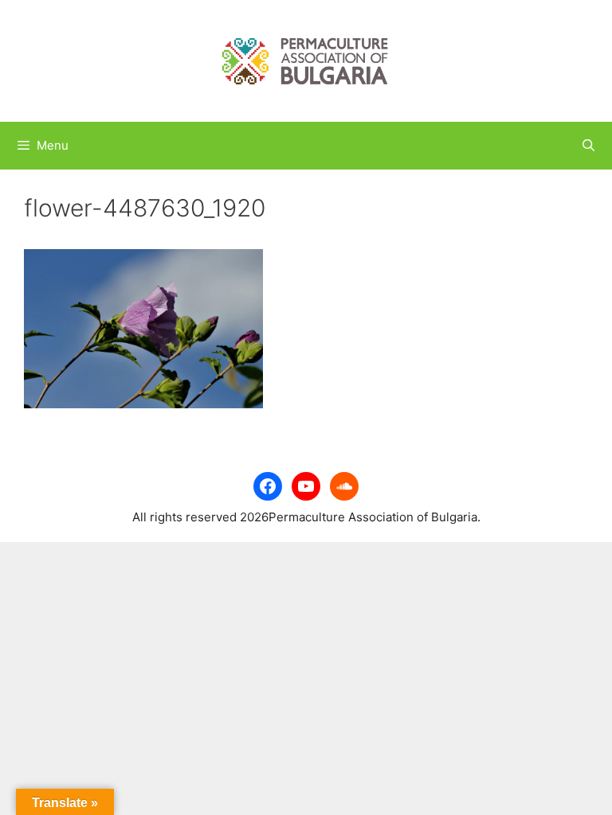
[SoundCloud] (344, 486)
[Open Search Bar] (588, 146)
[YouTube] (306, 486)
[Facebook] (267, 486)
